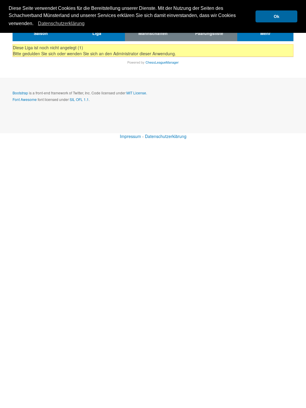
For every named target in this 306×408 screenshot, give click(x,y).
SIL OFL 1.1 (79, 99)
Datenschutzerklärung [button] (61, 23)
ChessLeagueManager (162, 62)
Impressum (130, 136)
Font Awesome (25, 99)
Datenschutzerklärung (165, 136)
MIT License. (136, 92)
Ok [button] (276, 16)
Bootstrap (20, 92)
